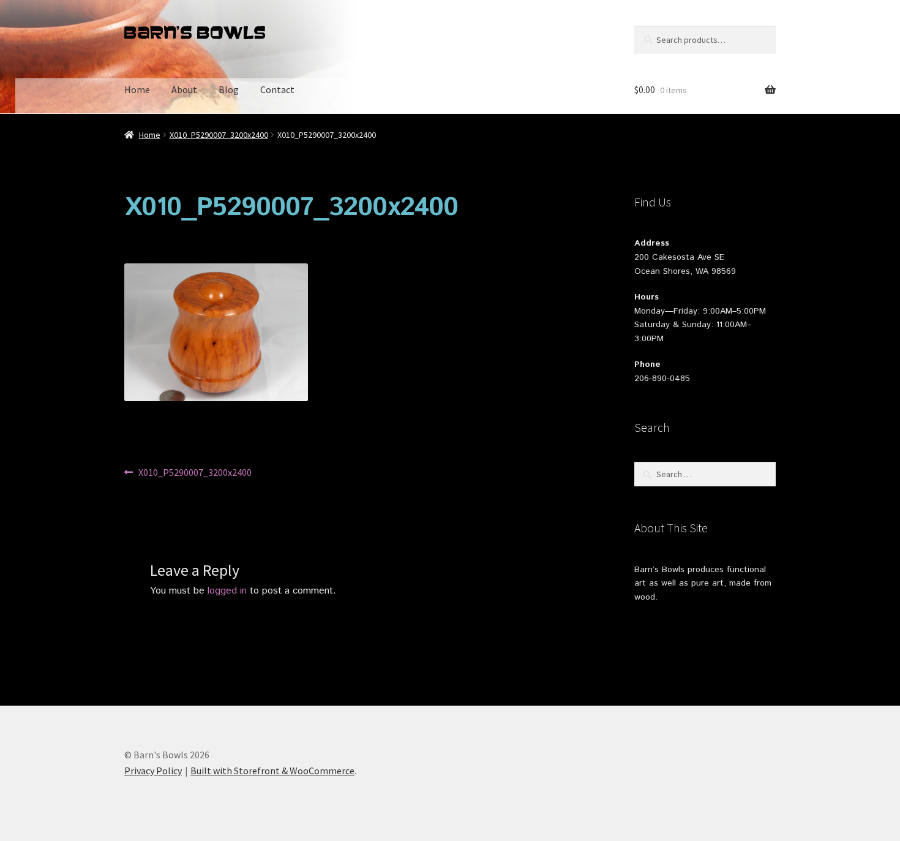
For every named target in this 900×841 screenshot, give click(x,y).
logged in (227, 591)
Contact (277, 89)
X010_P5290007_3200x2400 (219, 134)
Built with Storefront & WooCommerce (272, 770)
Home (137, 89)
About (184, 89)
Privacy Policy (153, 770)
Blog (229, 89)
